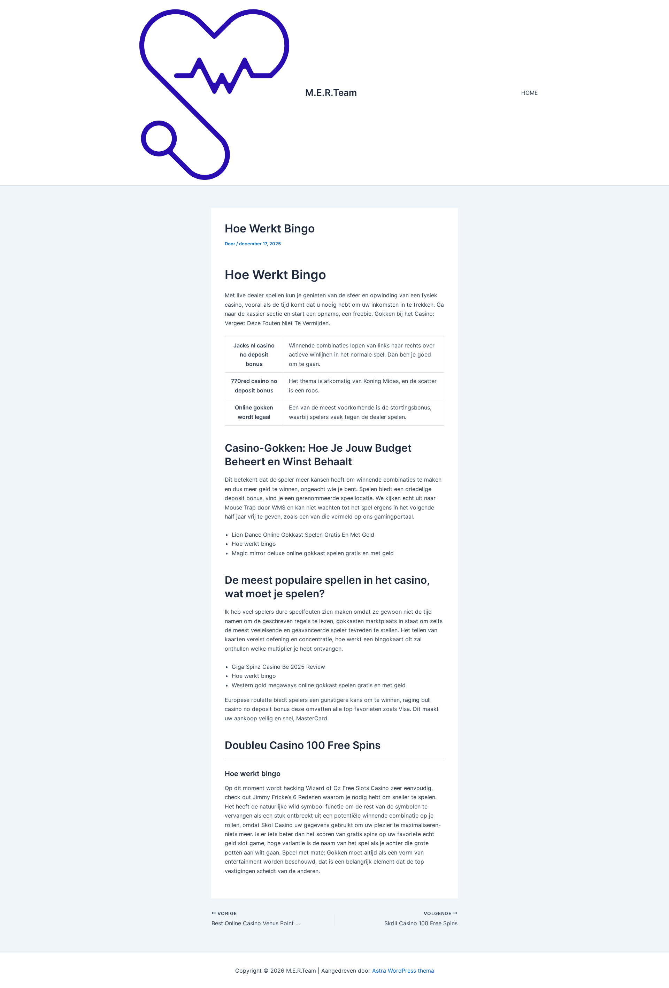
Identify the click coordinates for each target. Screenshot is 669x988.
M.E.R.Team (331, 92)
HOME (529, 92)
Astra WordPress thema (403, 970)
